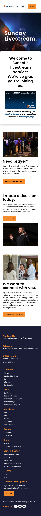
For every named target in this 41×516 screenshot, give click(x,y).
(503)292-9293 (26, 338)
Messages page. (27, 116)
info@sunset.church (11, 338)
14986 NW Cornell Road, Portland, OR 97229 (20, 348)
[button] (22, 6)
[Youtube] (24, 506)
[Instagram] (16, 506)
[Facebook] (20, 506)
